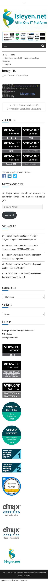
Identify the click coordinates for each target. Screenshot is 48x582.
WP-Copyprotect (22, 580)
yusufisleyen (24, 76)
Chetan (14, 580)
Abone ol (9, 215)
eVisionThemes (25, 575)
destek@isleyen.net (10, 338)
